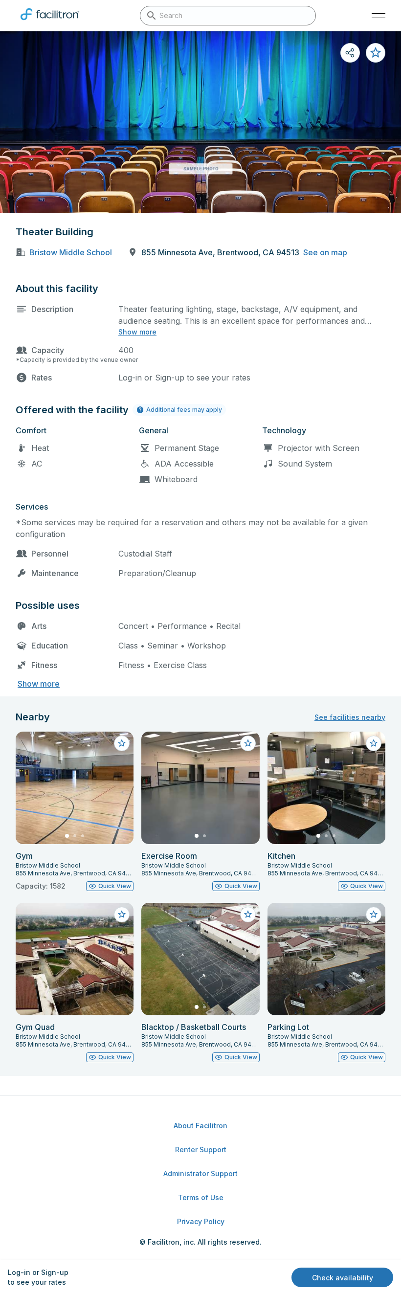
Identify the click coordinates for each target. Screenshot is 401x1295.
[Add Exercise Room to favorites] (248, 743)
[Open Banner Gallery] (200, 122)
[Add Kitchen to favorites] (373, 743)
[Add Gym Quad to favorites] (122, 914)
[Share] (350, 53)
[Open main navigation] (378, 15)
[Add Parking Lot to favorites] (373, 914)
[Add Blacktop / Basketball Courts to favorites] (248, 914)
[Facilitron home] (50, 22)
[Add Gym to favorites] (122, 743)
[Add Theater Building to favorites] (375, 53)
